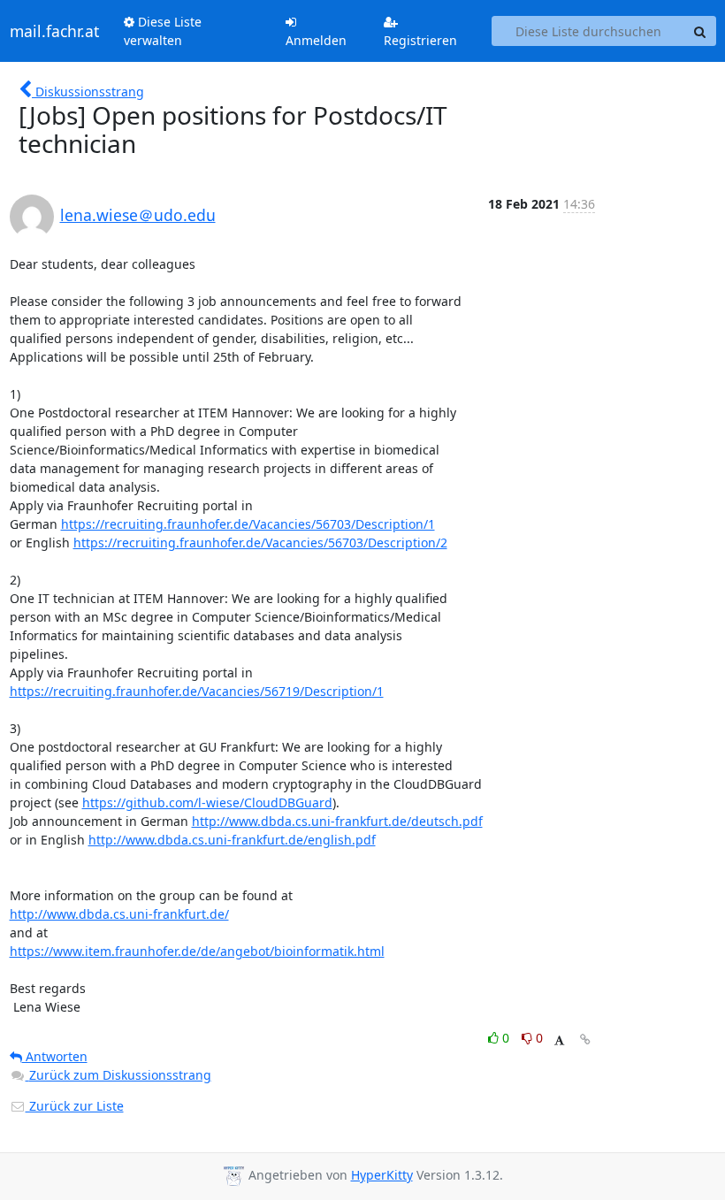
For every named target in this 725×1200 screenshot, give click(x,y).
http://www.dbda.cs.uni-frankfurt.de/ (119, 914)
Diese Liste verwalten (163, 31)
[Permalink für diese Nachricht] (585, 1039)
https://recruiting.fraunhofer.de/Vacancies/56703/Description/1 (248, 524)
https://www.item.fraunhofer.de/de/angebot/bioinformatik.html (197, 951)
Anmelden (316, 40)
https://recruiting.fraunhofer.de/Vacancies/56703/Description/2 (260, 542)
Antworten (55, 1056)
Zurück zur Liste (75, 1105)
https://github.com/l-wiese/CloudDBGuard (207, 802)
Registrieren (420, 40)
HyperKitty (382, 1174)
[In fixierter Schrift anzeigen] (559, 1040)
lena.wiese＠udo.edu (138, 214)
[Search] (700, 31)
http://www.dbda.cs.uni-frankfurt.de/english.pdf (232, 839)
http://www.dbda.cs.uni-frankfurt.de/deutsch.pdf (337, 821)
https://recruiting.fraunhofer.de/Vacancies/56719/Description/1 (197, 691)
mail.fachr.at (54, 31)
